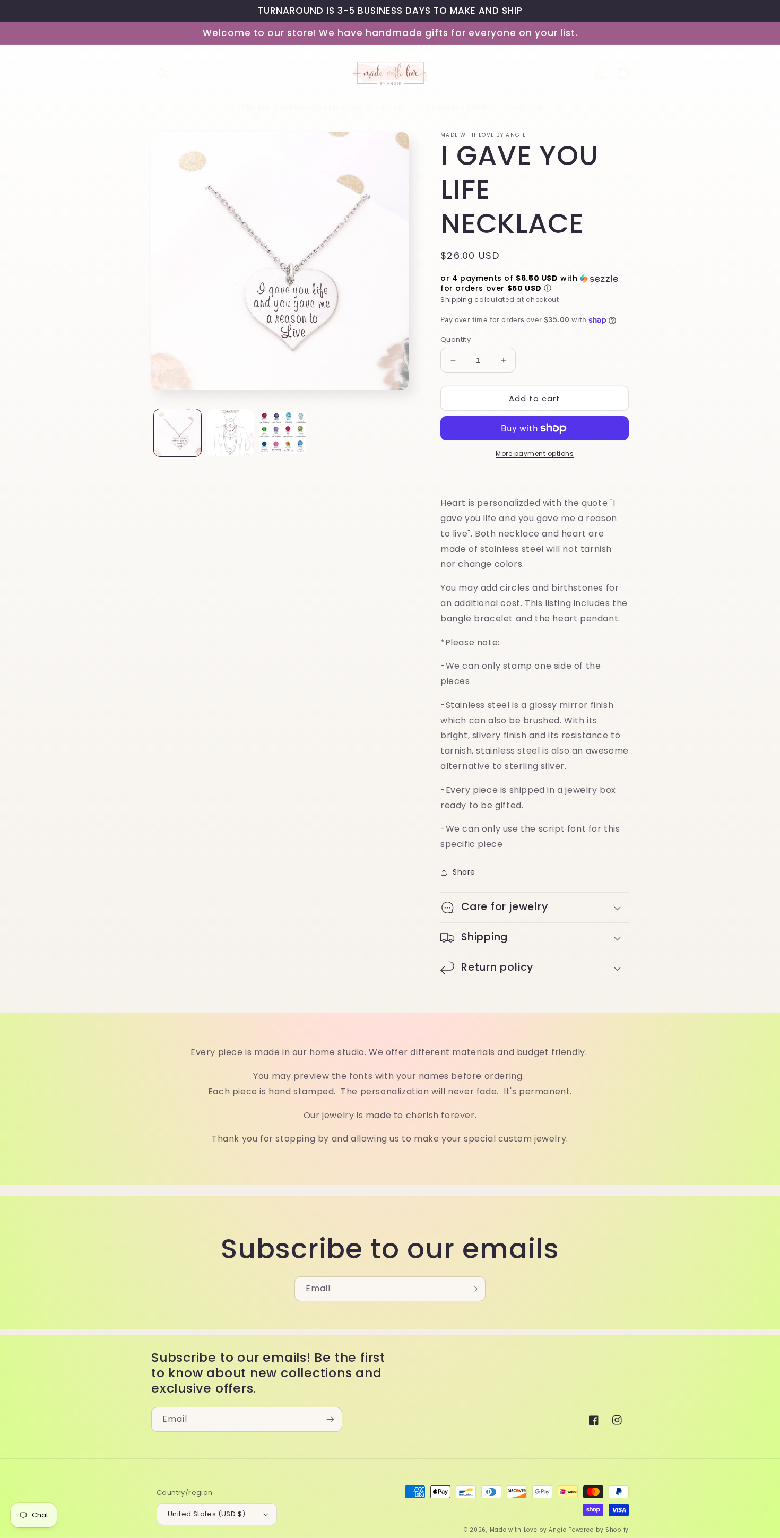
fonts (360, 1076)
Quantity (455, 339)
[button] (163, 73)
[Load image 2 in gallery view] (230, 432)
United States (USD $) (206, 1514)
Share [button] (464, 872)
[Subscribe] (473, 1288)
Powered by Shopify (598, 1530)
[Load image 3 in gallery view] (282, 432)
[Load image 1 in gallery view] (177, 432)
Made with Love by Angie (528, 1530)
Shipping (456, 299)
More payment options (535, 453)
